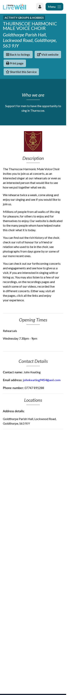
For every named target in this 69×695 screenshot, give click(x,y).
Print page (16, 63)
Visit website (49, 54)
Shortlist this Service (23, 72)
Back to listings (19, 54)
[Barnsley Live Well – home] (14, 7)
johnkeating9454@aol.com (42, 380)
